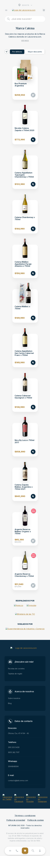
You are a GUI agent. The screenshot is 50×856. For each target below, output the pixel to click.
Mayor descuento (35, 52)
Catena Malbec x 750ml (22, 308)
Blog (10, 703)
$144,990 (20, 229)
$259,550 (20, 95)
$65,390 (19, 541)
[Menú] (6, 10)
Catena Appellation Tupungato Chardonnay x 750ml (24, 175)
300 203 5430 (13, 747)
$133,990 (20, 184)
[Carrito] (43, 10)
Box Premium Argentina (21, 85)
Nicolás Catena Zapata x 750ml (24, 129)
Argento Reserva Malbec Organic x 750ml (23, 531)
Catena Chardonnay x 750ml (25, 218)
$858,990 (20, 452)
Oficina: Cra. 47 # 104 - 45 (18, 733)
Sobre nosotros (14, 698)
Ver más (25, 41)
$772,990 (20, 140)
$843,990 (20, 496)
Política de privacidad (15, 820)
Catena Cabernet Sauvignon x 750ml (23, 397)
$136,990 (20, 407)
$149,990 (20, 318)
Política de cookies (35, 820)
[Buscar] (8, 19)
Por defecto (17, 52)
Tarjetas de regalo (15, 674)
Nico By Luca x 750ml (24, 441)
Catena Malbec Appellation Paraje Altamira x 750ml (23, 264)
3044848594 (13, 766)
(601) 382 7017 (13, 752)
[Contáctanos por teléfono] (17, 851)
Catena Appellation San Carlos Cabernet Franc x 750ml (24, 353)
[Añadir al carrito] (33, 95)
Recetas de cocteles (16, 669)
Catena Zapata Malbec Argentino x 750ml (24, 487)
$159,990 (20, 273)
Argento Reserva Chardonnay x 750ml (24, 575)
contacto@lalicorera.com (18, 781)
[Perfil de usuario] (40, 851)
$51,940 (19, 585)
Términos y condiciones (25, 815)
